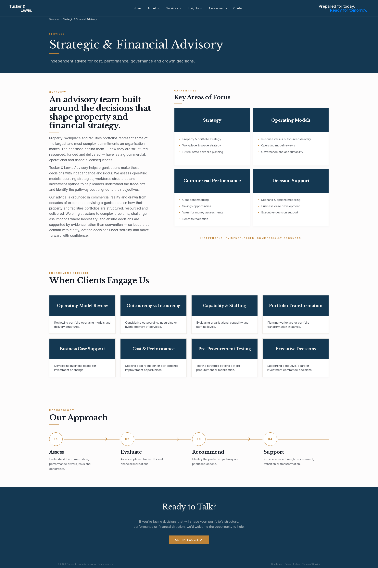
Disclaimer (277, 564)
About (152, 8)
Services (172, 8)
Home (137, 8)
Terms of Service (311, 564)
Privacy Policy (292, 564)
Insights (193, 8)
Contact (239, 8)
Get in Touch (186, 539)
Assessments (218, 8)
